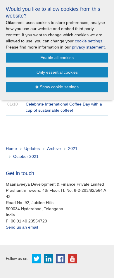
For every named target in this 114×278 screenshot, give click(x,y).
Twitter (36, 258)
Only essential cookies (57, 72)
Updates (32, 148)
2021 (72, 148)
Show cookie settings (59, 86)
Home (11, 148)
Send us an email (22, 227)
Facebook (60, 258)
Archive (54, 148)
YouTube (72, 258)
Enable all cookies (57, 57)
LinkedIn (48, 258)
